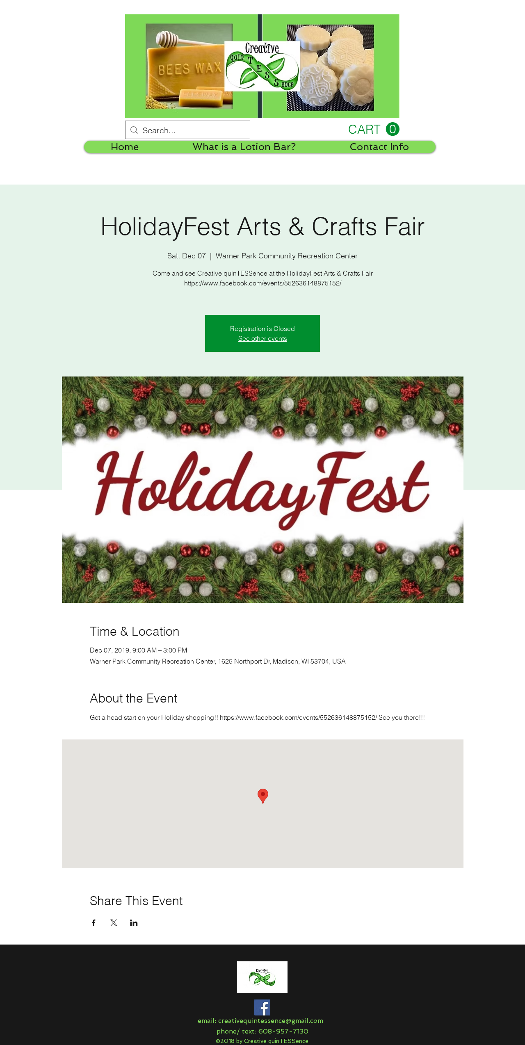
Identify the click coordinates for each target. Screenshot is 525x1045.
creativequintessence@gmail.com (270, 1020)
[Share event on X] (114, 923)
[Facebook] (262, 1007)
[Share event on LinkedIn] (134, 923)
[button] (373, 129)
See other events (262, 338)
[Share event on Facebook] (94, 923)
